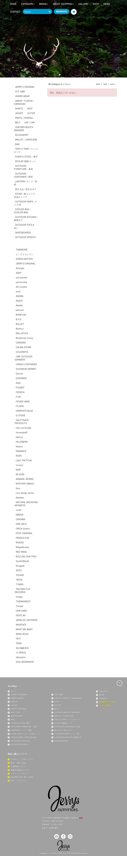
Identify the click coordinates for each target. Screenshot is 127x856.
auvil (18, 291)
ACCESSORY (21, 134)
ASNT (19, 272)
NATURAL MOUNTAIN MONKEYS (26, 504)
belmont (20, 310)
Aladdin (19, 305)
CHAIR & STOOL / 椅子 (26, 156)
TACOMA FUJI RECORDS (22, 590)
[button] (57, 74)
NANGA (19, 514)
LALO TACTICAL (24, 460)
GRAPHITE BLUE (24, 410)
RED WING (21, 551)
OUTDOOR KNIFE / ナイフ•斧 (25, 203)
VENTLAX (21, 615)
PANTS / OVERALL (24, 117)
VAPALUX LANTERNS (26, 620)
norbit (18, 509)
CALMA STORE (23, 347)
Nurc (18, 488)
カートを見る (104, 705)
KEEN (19, 455)
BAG (17, 144)
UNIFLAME (21, 610)
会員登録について (18, 766)
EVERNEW (21, 378)
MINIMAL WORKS (24, 478)
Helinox (19, 437)
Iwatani (19, 446)
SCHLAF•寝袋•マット (25, 161)
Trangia (19, 606)
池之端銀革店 (22, 647)
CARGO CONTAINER (26, 364)
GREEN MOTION (24, 258)
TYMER (19, 584)
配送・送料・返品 (18, 762)
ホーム (13, 691)
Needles (20, 497)
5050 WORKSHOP (25, 661)
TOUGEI (20, 575)
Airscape (20, 268)
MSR (18, 469)
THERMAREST (23, 601)
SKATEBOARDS (23, 232)
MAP (81, 817)
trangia (19, 596)
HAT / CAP (29, 122)
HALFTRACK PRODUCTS (22, 421)
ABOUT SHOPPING (62, 3)
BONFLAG (21, 314)
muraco (19, 465)
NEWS (106, 3)
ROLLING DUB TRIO (26, 556)
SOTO (19, 570)
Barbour (20, 328)
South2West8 (22, 561)
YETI (18, 638)
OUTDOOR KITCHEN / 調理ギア (25, 218)
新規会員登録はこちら (20, 770)
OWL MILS (21, 523)
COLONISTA (22, 351)
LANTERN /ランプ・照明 (25, 183)
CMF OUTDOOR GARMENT (23, 358)
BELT (17, 122)
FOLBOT (20, 387)
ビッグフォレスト (24, 254)
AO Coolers (21, 286)
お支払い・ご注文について (22, 759)
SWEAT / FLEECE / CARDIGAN (24, 102)
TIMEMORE (22, 249)
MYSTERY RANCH (25, 483)
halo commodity (23, 427)
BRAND (43, 3)
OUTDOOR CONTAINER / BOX (23, 175)
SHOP (96, 3)
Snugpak (20, 565)
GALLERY (83, 3)
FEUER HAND (23, 401)
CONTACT (15, 11)
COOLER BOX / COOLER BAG (22, 211)
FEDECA (20, 392)
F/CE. (18, 396)
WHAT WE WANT (24, 629)
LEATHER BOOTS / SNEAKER (24, 129)
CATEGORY (27, 3)
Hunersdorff (21, 432)
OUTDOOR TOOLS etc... (24, 226)
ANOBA (19, 296)
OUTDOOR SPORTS (25, 237)
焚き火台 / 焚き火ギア (25, 189)
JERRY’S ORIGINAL (25, 263)
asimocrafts (21, 282)
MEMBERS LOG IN (107, 702)
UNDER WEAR (22, 96)
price (98, 84)
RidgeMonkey (22, 547)
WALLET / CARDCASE (26, 139)
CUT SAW (20, 91)
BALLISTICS (22, 333)
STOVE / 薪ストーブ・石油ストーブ (25, 195)
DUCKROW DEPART (26, 368)
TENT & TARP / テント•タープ (26, 150)
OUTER (31, 113)
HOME (13, 3)
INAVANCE (21, 451)
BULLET (20, 323)
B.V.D (18, 319)
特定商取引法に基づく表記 (22, 777)
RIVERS (20, 542)
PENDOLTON (22, 537)
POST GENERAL (24, 533)
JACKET (19, 113)
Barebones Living (24, 337)
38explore (21, 657)
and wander (21, 277)
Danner (19, 373)
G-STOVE (20, 415)
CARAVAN (21, 342)
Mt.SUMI (20, 474)
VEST (30, 108)
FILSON (20, 406)
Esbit (18, 382)
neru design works (25, 492)
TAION (19, 579)
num (112, 84)
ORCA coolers (23, 528)
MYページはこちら (19, 780)
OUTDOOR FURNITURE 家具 (23, 167)
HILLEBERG (22, 441)
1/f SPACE (21, 652)
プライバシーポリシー (20, 773)
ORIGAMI (20, 519)
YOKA (19, 643)
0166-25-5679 (57, 821)
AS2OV (19, 300)
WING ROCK (22, 633)
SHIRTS (19, 108)
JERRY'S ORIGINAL (25, 86)
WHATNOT (21, 624)
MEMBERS (61, 11)
